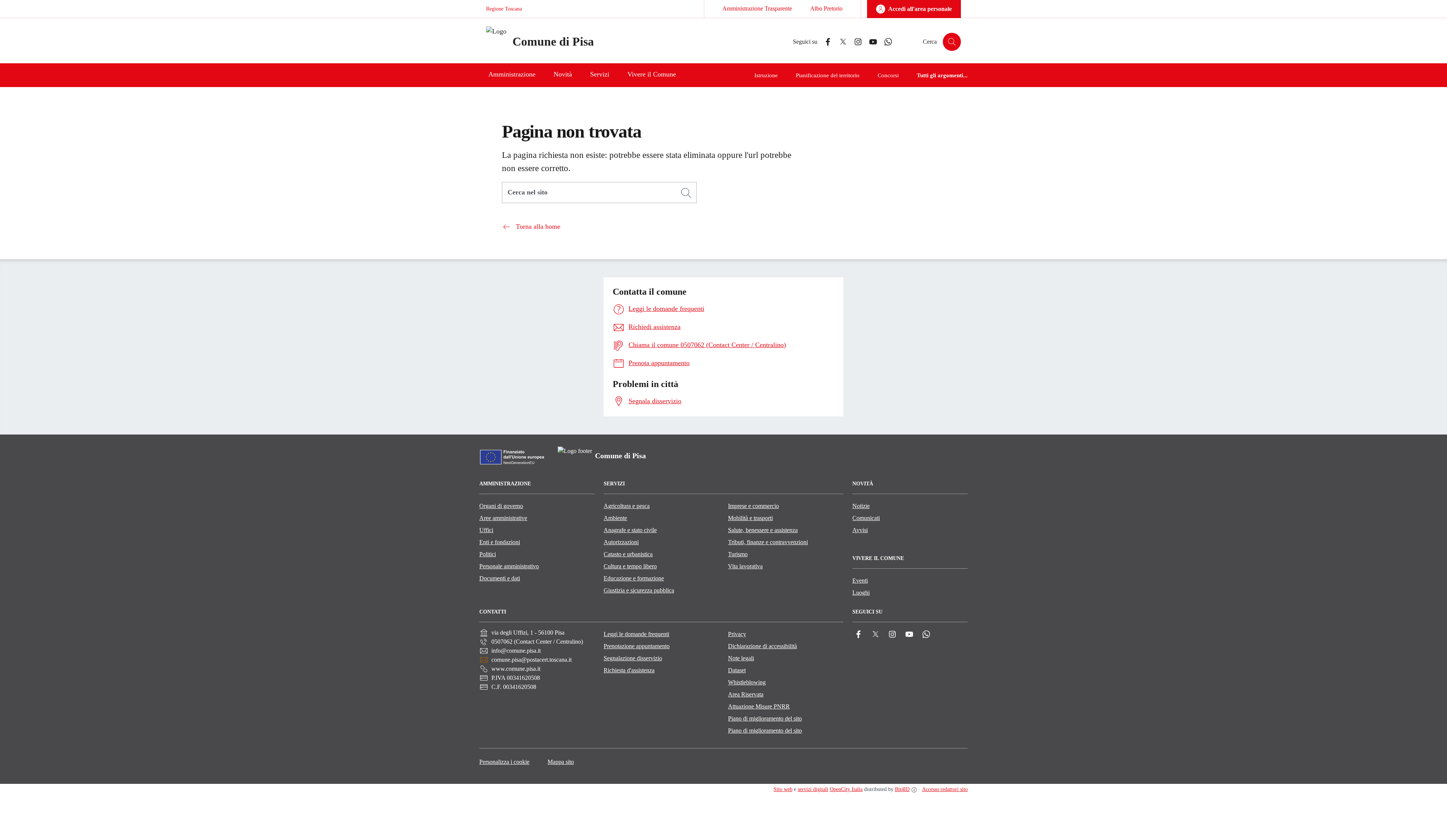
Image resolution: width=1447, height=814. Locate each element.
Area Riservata (745, 694)
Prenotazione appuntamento (637, 646)
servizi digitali (813, 789)
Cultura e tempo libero (630, 566)
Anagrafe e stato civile (630, 530)
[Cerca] (686, 193)
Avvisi (860, 530)
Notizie (861, 506)
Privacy (737, 634)
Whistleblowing (747, 682)
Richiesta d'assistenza (629, 670)
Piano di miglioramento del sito (765, 718)
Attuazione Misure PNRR (759, 706)
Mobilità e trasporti (750, 518)
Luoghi (861, 592)
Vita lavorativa (745, 566)
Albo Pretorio (826, 8)
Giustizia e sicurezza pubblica (639, 590)
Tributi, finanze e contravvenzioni (768, 542)
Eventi (860, 580)
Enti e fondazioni (499, 542)
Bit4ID (902, 789)
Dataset (737, 670)
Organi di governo (501, 506)
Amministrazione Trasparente (757, 8)
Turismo (738, 554)
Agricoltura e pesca (627, 506)
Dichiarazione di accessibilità (762, 646)
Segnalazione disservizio (633, 658)
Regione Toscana (504, 9)
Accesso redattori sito (945, 789)
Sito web (783, 789)
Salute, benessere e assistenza (763, 530)
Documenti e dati (499, 578)
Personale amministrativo (509, 566)
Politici (487, 554)
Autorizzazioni (621, 542)
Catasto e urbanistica (628, 554)
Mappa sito (561, 762)
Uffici (486, 530)
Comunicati (866, 518)
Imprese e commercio (753, 506)
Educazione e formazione (634, 578)
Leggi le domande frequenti (636, 634)
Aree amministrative (503, 518)
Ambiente (615, 518)
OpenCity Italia (846, 789)
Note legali (741, 658)
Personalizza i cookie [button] (504, 762)
